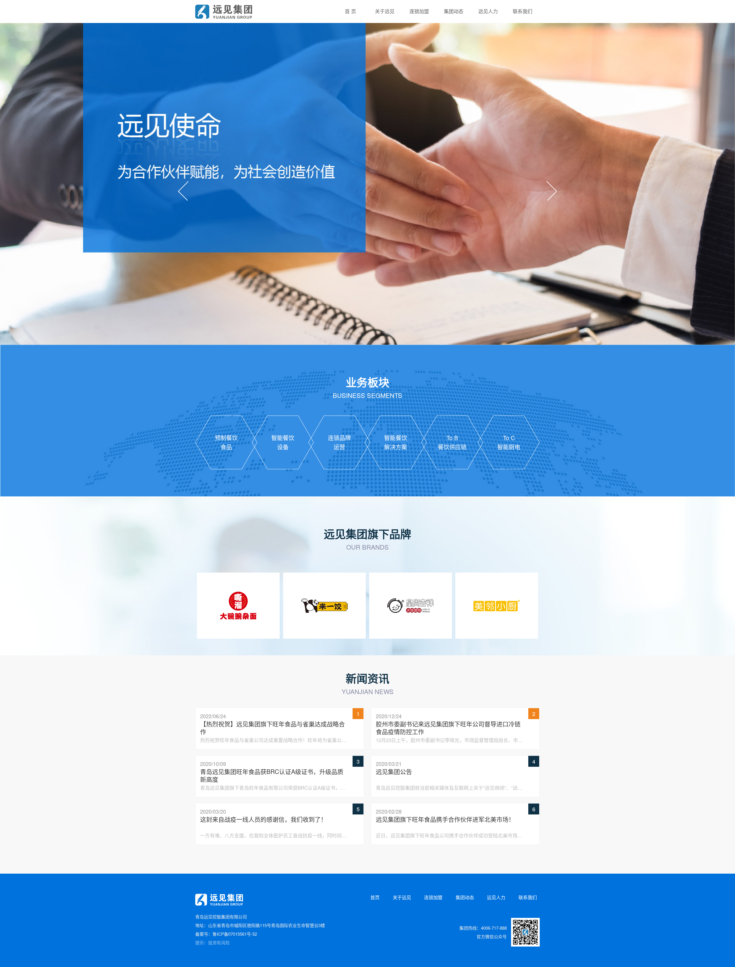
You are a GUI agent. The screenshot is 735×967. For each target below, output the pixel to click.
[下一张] (551, 191)
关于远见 (402, 897)
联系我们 (528, 897)
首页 (375, 897)
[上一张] (183, 191)
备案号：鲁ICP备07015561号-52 (226, 934)
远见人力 (496, 897)
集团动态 (465, 897)
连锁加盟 (433, 897)
